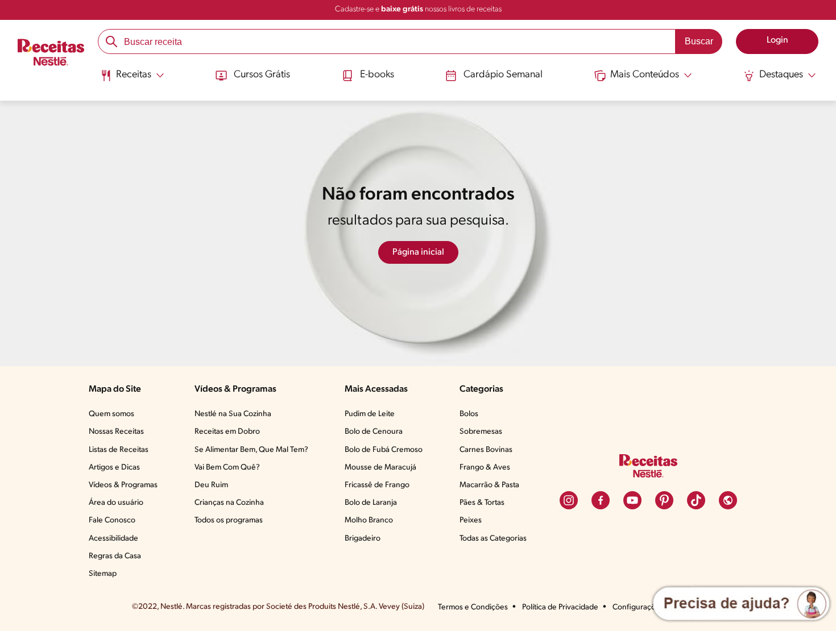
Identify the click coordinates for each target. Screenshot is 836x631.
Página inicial (418, 252)
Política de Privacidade (560, 607)
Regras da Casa (115, 556)
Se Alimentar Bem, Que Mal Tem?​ (251, 450)
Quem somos (111, 414)
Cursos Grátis (262, 75)
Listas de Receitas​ (118, 450)
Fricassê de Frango (377, 485)
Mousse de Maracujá (380, 467)
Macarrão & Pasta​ (489, 485)
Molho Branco (369, 520)
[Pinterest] (664, 500)
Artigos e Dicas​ (114, 467)
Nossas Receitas (116, 431)
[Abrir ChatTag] (741, 603)
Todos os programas (228, 520)
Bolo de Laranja (371, 503)
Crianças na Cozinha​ (229, 503)
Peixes (471, 520)
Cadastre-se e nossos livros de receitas (418, 9)
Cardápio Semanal (503, 75)
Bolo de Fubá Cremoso (384, 450)
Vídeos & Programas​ (123, 485)
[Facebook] (600, 500)
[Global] (728, 500)
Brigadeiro (362, 538)
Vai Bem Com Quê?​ (227, 467)
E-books (377, 75)
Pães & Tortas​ (482, 503)
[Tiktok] (696, 500)
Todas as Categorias (493, 538)
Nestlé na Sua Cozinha (232, 414)
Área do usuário (116, 503)
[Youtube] (632, 500)
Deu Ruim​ (211, 485)
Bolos (469, 414)
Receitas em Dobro (227, 431)
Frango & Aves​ (485, 467)
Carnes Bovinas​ (486, 450)
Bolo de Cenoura (374, 431)
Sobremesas (481, 431)
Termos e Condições (473, 607)
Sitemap (103, 574)
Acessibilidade (113, 538)
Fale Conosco (112, 520)
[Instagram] (568, 500)
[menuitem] (132, 80)
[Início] (51, 54)
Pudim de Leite (370, 414)
